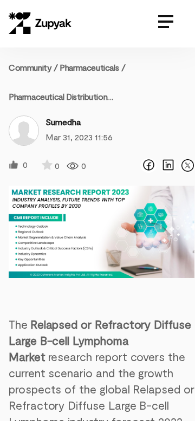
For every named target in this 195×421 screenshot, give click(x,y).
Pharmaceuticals (89, 67)
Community (33, 67)
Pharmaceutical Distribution (58, 96)
